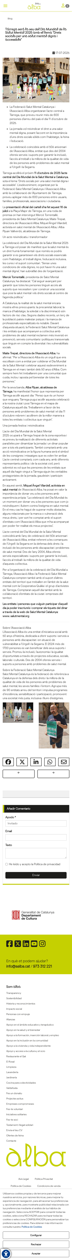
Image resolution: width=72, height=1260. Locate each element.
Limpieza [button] (11, 1066)
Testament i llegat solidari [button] (19, 1125)
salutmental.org (19, 616)
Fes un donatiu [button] (14, 1093)
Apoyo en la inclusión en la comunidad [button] (27, 1040)
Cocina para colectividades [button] (21, 1082)
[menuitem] (36, 993)
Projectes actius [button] (14, 1098)
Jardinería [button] (11, 1077)
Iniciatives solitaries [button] (16, 1114)
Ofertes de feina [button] (15, 1135)
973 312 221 (42, 966)
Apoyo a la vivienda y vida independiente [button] (28, 1045)
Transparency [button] (13, 993)
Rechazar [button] (36, 1244)
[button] (36, 6)
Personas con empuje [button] (18, 1014)
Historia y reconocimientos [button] (20, 1003)
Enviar (36, 875)
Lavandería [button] (12, 1072)
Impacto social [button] (14, 1008)
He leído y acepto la (34, 864)
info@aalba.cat (18, 966)
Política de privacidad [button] (47, 864)
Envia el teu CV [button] (14, 1130)
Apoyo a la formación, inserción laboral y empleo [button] (32, 1035)
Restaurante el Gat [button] (16, 1056)
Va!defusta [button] (11, 1088)
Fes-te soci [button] (12, 1119)
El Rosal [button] (10, 1061)
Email (8, 831)
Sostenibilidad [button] (14, 998)
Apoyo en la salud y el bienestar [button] (23, 1030)
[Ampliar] (18, 712)
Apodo (10, 817)
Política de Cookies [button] (31, 1226)
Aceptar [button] (36, 1253)
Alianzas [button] (10, 1019)
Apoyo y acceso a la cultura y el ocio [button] (25, 1051)
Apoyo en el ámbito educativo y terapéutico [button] (30, 1024)
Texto (8, 845)
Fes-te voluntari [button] (14, 1109)
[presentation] (12, 915)
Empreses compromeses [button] (20, 1103)
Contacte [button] (11, 1140)
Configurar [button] (36, 1235)
